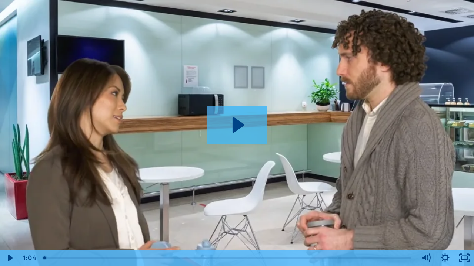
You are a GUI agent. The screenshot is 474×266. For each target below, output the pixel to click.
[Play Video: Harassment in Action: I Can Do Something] (237, 125)
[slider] (227, 258)
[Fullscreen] (464, 258)
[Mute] (425, 258)
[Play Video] (9, 258)
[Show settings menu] (445, 258)
